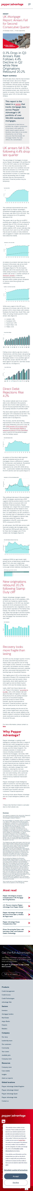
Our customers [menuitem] (6, 1044)
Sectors (5, 1006)
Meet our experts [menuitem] (7, 1078)
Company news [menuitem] (7, 1059)
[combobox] (26, 1189)
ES (29, 1189)
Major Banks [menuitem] (6, 1021)
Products (5, 987)
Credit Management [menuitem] (8, 991)
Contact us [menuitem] (5, 1101)
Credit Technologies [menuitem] (8, 998)
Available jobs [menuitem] (6, 1055)
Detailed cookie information (15, 1170)
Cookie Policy (21, 1140)
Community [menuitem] (5, 1048)
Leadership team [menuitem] (7, 1041)
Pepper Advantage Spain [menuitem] (10, 1094)
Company (6, 1033)
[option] (29, 1189)
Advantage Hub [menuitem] (7, 1002)
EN (26, 1189)
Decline (16, 1183)
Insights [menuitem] (4, 1074)
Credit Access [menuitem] (6, 995)
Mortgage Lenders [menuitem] (7, 1014)
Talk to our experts (11, 974)
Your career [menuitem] (5, 1051)
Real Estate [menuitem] (5, 1018)
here (4, 726)
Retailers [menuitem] (4, 1029)
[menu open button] (29, 4)
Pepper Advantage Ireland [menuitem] (10, 1090)
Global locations (8, 1082)
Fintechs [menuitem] (4, 1025)
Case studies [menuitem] (6, 1071)
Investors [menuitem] (4, 1010)
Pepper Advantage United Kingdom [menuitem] (13, 1086)
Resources (6, 1063)
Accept (16, 1176)
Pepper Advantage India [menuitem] (9, 1097)
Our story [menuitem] (5, 1037)
